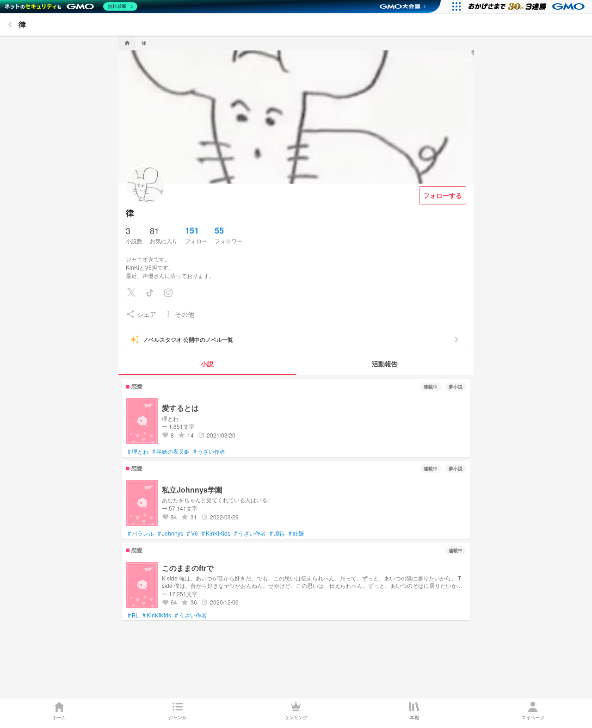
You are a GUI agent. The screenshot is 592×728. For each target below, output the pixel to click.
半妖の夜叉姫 (171, 451)
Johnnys (170, 533)
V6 (192, 533)
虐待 (277, 533)
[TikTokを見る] (149, 292)
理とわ (138, 451)
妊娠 (296, 533)
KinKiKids (216, 533)
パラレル (141, 533)
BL (133, 615)
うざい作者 (209, 451)
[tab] (207, 364)
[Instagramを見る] (168, 292)
